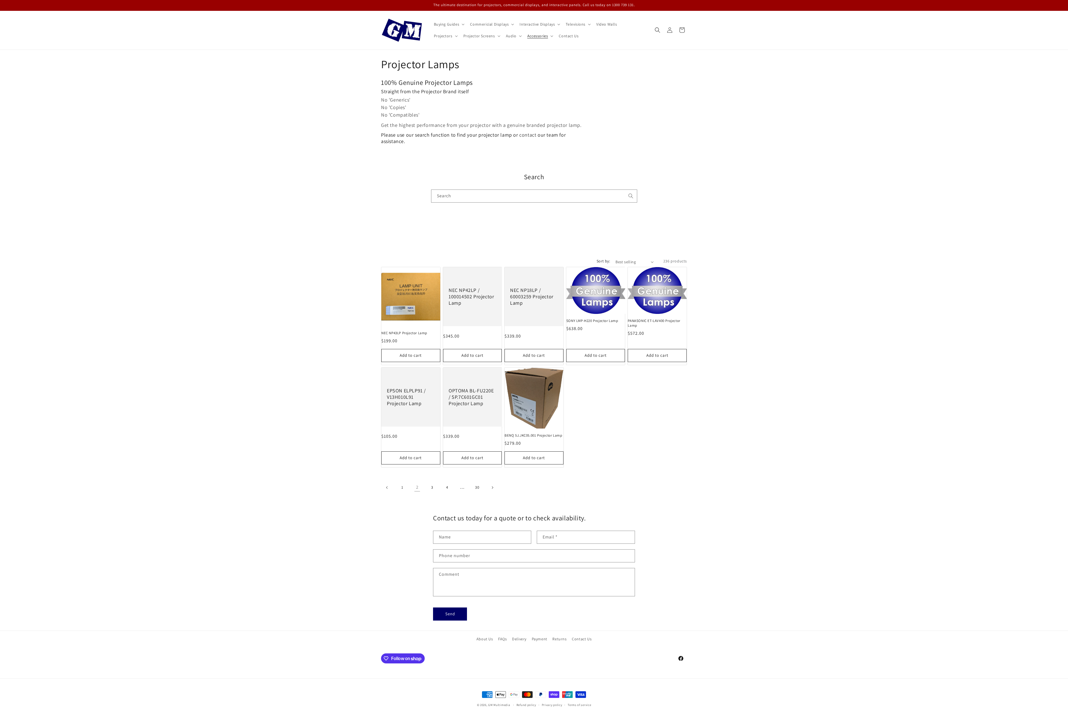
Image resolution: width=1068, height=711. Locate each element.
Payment (539, 638)
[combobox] (534, 196)
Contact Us (582, 638)
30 (477, 487)
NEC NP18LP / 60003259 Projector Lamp (531, 296)
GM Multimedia (499, 705)
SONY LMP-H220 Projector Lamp (592, 321)
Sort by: (603, 261)
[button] (449, 24)
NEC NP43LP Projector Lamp (404, 333)
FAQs (502, 638)
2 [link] (417, 487)
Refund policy (526, 705)
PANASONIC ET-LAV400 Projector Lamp (654, 323)
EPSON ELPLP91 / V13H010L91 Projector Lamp (406, 397)
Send (450, 613)
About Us (484, 638)
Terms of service (579, 705)
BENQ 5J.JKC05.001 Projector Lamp (533, 435)
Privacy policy (552, 705)
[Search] (631, 196)
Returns (559, 638)
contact (528, 135)
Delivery (519, 638)
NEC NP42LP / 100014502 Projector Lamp (471, 296)
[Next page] (492, 487)
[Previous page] (387, 487)
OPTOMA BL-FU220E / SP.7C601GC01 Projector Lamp (471, 397)
